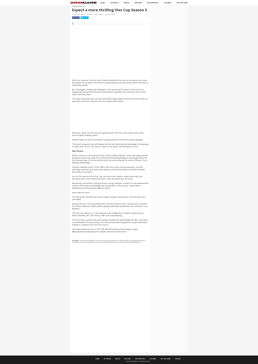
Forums (178, 359)
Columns (167, 3)
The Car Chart (182, 3)
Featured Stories (78, 6)
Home (102, 3)
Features (138, 3)
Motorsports (152, 3)
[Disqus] (110, 272)
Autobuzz (114, 3)
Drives (126, 3)
